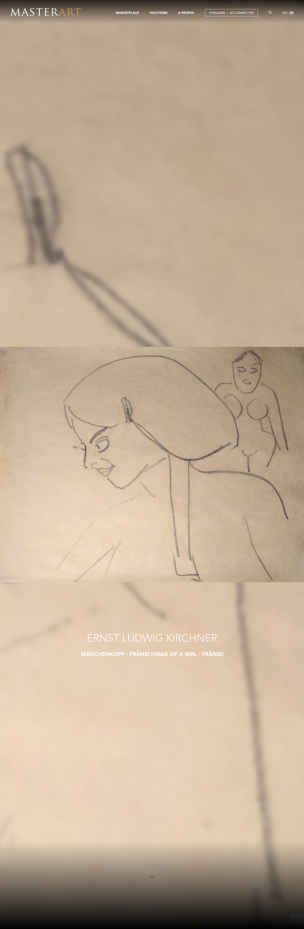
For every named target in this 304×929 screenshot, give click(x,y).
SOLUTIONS (159, 13)
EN (284, 13)
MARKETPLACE (127, 13)
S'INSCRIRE (217, 13)
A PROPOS (186, 13)
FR (291, 13)
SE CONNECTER (242, 13)
